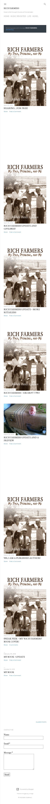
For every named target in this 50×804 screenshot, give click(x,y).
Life (29, 16)
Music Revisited (18, 16)
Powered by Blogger (27, 789)
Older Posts (41, 722)
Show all (10, 30)
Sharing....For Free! (16, 108)
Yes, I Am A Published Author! (22, 557)
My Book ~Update (14, 656)
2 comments (13, 645)
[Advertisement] (25, 134)
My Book (9, 672)
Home (6, 16)
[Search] (44, 3)
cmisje (31, 793)
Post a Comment (15, 111)
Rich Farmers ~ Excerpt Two (22, 392)
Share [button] (6, 111)
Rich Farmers (11, 8)
